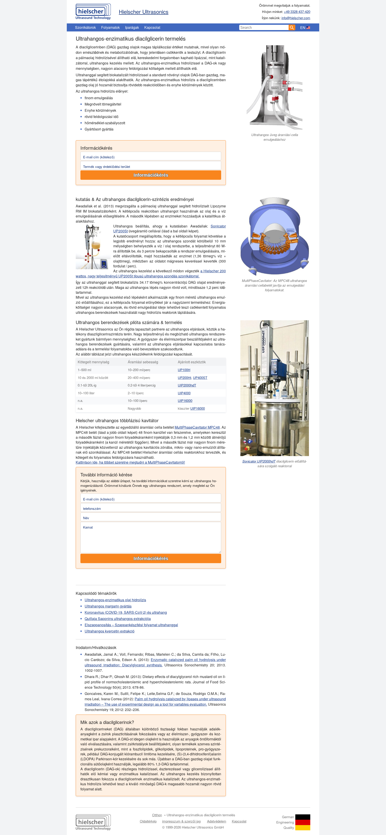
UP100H (184, 369)
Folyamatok (110, 27)
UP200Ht (184, 377)
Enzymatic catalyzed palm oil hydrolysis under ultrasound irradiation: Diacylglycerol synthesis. (155, 662)
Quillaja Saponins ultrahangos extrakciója (118, 618)
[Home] (93, 10)
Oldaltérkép (148, 821)
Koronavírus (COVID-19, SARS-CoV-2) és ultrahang (126, 612)
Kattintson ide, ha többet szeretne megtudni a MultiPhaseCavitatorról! (130, 462)
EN (302, 27)
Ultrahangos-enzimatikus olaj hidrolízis (115, 599)
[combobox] (264, 27)
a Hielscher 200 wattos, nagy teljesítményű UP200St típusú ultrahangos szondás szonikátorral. (151, 273)
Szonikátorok (85, 27)
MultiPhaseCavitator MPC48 (197, 427)
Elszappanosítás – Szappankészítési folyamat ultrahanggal (131, 624)
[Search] (292, 27)
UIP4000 (184, 393)
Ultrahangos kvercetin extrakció (109, 631)
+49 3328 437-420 (297, 11)
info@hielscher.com (295, 17)
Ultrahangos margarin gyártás (108, 606)
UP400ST (200, 377)
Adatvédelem (216, 821)
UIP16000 (185, 400)
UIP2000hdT (187, 385)
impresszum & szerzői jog (181, 821)
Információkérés (151, 175)
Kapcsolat (152, 27)
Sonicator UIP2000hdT (258, 461)
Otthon (157, 814)
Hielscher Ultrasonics (143, 11)
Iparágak (132, 27)
